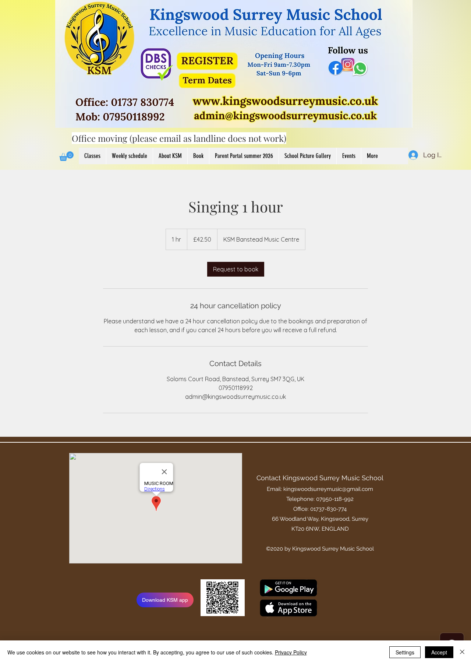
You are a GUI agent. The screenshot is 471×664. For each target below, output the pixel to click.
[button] (66, 156)
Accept (439, 652)
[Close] (462, 652)
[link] (235, 269)
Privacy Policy (291, 652)
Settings (405, 652)
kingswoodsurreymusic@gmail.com (328, 489)
